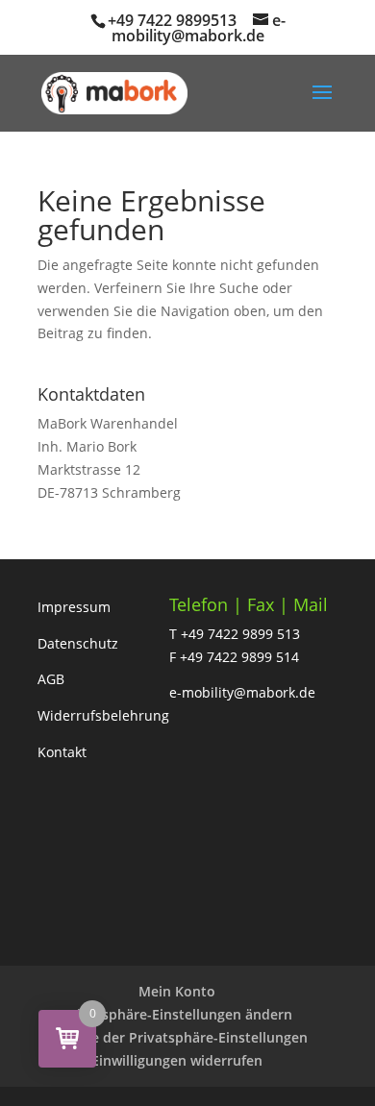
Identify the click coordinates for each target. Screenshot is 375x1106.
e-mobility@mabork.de (242, 692)
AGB (51, 679)
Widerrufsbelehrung (103, 715)
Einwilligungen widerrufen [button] (176, 1060)
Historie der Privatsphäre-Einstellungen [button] (177, 1037)
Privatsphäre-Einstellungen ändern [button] (177, 1014)
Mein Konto (176, 991)
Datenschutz (78, 643)
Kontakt (62, 752)
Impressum (74, 607)
